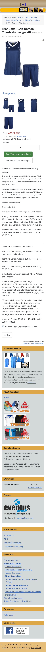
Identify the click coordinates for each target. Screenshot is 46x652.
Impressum (9, 535)
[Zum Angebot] (17, 360)
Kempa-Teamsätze (13, 573)
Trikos (6, 397)
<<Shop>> (31, 383)
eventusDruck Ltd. (25, 518)
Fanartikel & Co (11, 595)
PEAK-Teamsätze (13, 576)
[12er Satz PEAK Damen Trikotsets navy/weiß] (8, 105)
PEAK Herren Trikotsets (16, 588)
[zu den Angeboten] (17, 406)
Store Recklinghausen (13, 598)
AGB (6, 539)
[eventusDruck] (17, 507)
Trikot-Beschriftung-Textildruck (18, 601)
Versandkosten (21, 136)
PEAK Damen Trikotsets (17, 585)
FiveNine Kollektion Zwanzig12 (18, 570)
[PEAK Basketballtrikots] (17, 420)
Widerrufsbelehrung (12, 543)
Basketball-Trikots (12, 563)
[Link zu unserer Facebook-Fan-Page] (16, 630)
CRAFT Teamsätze (13, 566)
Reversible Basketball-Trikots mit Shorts (23, 591)
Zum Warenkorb (35, 487)
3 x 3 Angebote (11, 560)
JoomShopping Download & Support (32, 343)
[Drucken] (43, 40)
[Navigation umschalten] (23, 4)
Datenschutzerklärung (13, 546)
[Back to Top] (42, 647)
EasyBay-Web (36, 648)
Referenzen (9, 615)
